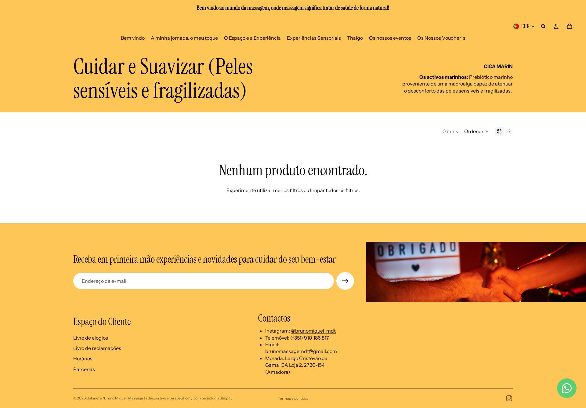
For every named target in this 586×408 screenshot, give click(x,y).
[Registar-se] (345, 281)
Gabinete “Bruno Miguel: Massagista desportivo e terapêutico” (138, 398)
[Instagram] (509, 398)
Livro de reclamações (97, 348)
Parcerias (84, 369)
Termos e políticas (293, 398)
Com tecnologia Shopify (212, 398)
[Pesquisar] (543, 26)
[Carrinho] (569, 26)
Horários (82, 358)
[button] (476, 131)
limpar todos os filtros (334, 190)
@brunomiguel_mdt (313, 331)
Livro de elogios (90, 338)
